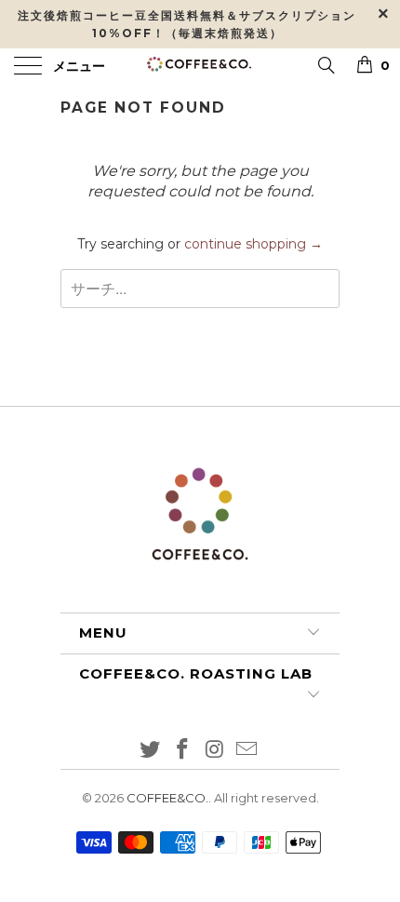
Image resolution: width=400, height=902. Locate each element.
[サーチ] (325, 64)
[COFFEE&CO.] (200, 67)
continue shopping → (253, 244)
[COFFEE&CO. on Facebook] (183, 751)
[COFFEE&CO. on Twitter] (151, 751)
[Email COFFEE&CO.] (247, 751)
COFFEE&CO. (167, 797)
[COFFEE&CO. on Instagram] (216, 751)
